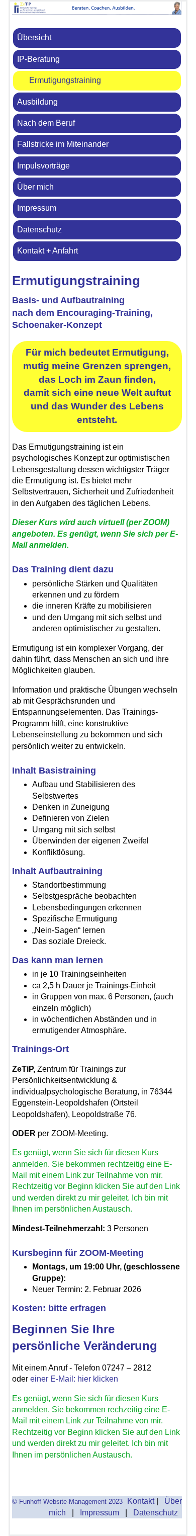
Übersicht (34, 37)
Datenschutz (39, 229)
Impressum (36, 208)
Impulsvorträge (43, 165)
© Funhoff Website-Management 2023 (67, 1501)
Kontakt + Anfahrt (47, 250)
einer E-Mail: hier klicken (74, 1379)
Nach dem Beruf (46, 123)
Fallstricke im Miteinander (63, 144)
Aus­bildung (37, 102)
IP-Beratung (38, 59)
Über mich (35, 187)
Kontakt (138, 1501)
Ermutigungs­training (65, 80)
